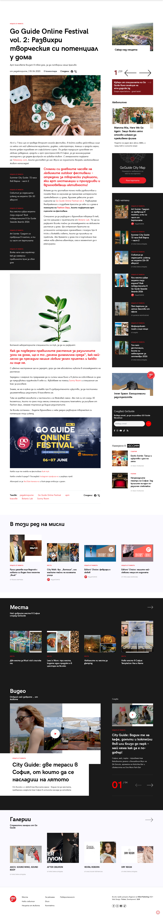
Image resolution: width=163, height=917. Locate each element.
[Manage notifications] (158, 912)
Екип (47, 901)
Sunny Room (75, 380)
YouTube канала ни (31, 481)
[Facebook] (72, 71)
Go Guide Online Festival (49, 495)
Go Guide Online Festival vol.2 (70, 201)
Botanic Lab (83, 220)
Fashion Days (63, 207)
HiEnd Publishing (143, 897)
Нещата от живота (16, 23)
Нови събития (28, 901)
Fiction (123, 899)
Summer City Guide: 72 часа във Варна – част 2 (23, 178)
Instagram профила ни (49, 476)
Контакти (50, 906)
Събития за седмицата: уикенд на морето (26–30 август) (22, 195)
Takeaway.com (20, 160)
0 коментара (50, 71)
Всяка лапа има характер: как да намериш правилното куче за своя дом (22, 256)
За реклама (50, 897)
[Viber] (75, 71)
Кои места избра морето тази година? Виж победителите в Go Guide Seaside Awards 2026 (23, 215)
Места (25, 897)
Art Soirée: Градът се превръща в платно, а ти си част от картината (22, 236)
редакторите (27, 495)
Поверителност (67, 897)
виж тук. (46, 471)
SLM (138, 899)
